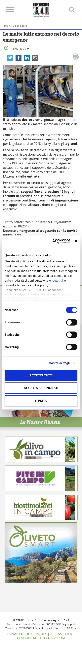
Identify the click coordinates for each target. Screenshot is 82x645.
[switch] (71, 322)
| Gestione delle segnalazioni (46, 636)
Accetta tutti (41, 375)
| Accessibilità (60, 634)
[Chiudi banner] (76, 241)
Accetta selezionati (41, 388)
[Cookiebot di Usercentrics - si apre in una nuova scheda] (53, 241)
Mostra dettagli (59, 363)
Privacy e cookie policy (27, 634)
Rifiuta (41, 400)
